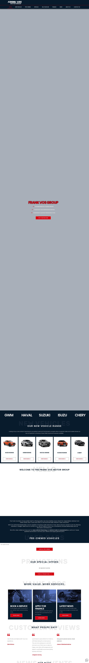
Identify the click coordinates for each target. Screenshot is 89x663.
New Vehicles (18, 7)
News (61, 7)
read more (65, 615)
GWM (8, 415)
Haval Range (44, 453)
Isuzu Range (9, 453)
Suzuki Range (62, 453)
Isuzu (62, 415)
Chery (80, 415)
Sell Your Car (45, 7)
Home (10, 7)
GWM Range (27, 453)
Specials (36, 7)
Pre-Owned (28, 7)
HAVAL (26, 415)
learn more (41, 618)
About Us (68, 7)
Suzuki (44, 415)
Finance (54, 7)
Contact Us (77, 7)
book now (16, 615)
